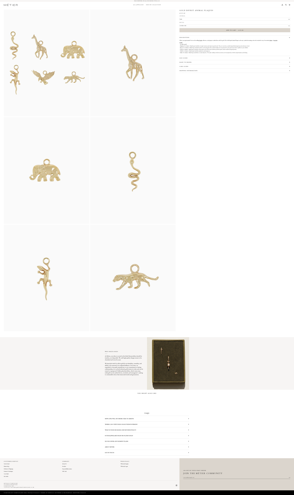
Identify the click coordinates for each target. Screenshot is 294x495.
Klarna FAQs (6, 466)
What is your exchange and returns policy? (120, 430)
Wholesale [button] (125, 461)
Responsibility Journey (67, 469)
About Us (64, 464)
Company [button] (65, 461)
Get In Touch (6, 464)
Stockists (64, 466)
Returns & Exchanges (8, 471)
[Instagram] (176, 485)
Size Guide (183, 58)
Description (184, 37)
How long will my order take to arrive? (119, 418)
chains (270, 40)
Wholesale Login (124, 466)
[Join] (288, 477)
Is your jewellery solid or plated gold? (119, 435)
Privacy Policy (34, 492)
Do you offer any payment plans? (116, 441)
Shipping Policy (79, 492)
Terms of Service (47, 492)
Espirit (200, 40)
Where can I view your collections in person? (121, 424)
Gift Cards (64, 471)
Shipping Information (188, 70)
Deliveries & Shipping (8, 469)
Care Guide (183, 66)
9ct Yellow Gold (183, 25)
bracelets (275, 40)
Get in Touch (109, 452)
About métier (109, 447)
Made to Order (185, 62)
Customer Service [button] (11, 461)
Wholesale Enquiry (124, 464)
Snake (181, 19)
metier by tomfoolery (14, 492)
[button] (138, 5)
